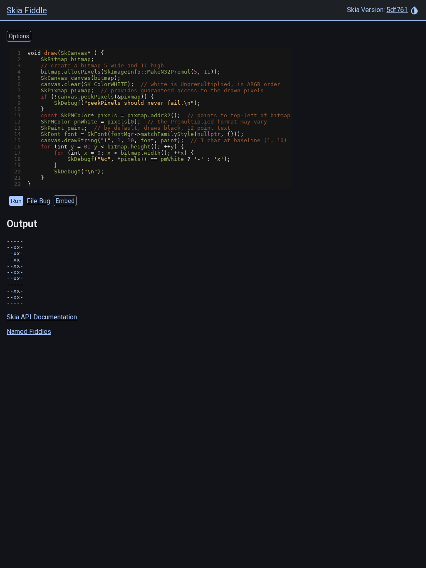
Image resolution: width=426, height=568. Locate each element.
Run (16, 201)
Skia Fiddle (27, 10)
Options (19, 36)
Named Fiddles (29, 332)
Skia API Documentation (42, 317)
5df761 (397, 10)
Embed (65, 201)
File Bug (38, 201)
